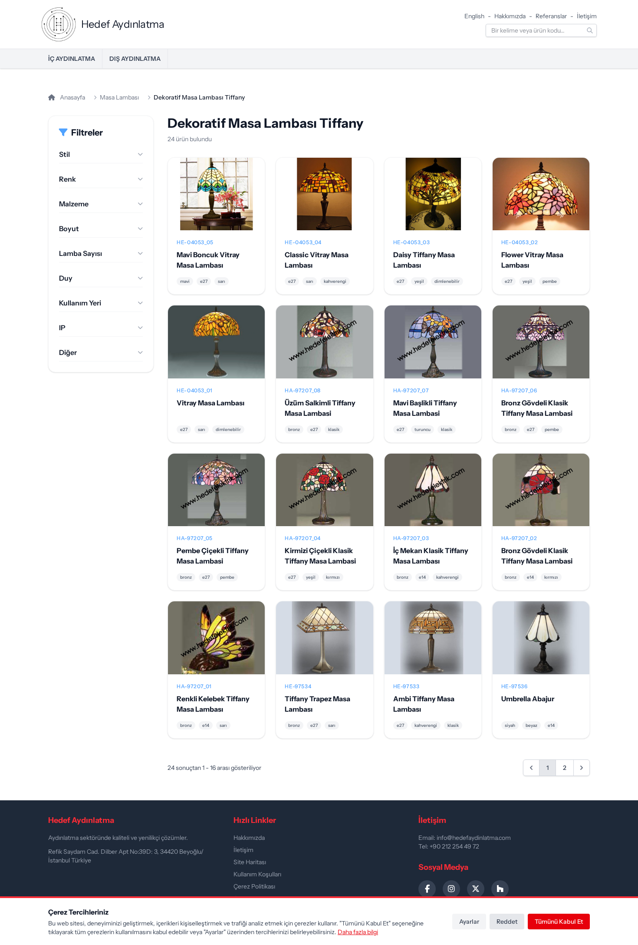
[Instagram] (451, 889)
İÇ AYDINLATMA (71, 59)
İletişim (587, 16)
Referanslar (551, 16)
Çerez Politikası (254, 886)
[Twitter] (475, 889)
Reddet (507, 921)
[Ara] (589, 30)
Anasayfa (72, 97)
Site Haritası (249, 862)
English (474, 16)
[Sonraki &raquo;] (581, 767)
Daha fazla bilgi (358, 932)
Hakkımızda (510, 16)
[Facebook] (427, 889)
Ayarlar (469, 921)
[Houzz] (500, 889)
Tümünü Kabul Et (559, 921)
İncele (216, 201)
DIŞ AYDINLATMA (135, 59)
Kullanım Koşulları (257, 874)
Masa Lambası (119, 97)
